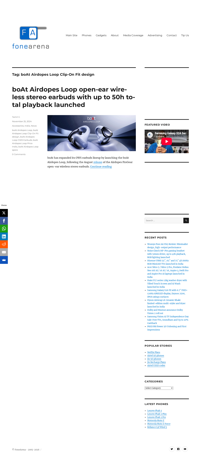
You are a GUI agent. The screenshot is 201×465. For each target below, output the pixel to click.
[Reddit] (4, 244)
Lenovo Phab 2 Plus (157, 414)
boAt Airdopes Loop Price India (25, 143)
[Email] (4, 252)
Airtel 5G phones (155, 355)
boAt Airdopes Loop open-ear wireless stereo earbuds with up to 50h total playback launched (73, 96)
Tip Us (185, 35)
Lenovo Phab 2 (154, 410)
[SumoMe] (4, 260)
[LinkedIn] (4, 236)
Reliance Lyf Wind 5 (157, 427)
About (115, 35)
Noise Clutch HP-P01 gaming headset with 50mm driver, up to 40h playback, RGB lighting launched (166, 254)
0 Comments (18, 154)
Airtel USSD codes (156, 365)
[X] (4, 213)
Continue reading (101, 166)
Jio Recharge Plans (156, 362)
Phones (86, 35)
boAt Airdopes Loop (22, 130)
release (97, 162)
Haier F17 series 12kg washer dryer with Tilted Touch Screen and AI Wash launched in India (167, 283)
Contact (172, 35)
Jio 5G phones (154, 359)
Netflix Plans (153, 352)
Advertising (155, 35)
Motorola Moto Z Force (158, 424)
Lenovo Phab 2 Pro (156, 417)
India (27, 125)
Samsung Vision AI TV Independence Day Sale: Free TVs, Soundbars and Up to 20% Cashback (168, 320)
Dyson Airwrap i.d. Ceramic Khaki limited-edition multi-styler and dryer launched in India (166, 303)
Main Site (71, 35)
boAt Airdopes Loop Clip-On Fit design (25, 133)
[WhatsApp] (4, 228)
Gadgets (101, 35)
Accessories (18, 125)
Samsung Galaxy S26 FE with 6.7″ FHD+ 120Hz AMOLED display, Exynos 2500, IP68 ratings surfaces (167, 293)
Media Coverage (133, 35)
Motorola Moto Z (155, 420)
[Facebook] (4, 221)
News (34, 125)
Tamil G (16, 117)
